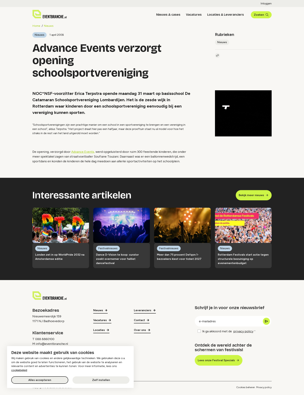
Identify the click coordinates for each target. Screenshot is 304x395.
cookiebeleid (19, 370)
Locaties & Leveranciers (225, 15)
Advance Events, (83, 152)
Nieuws (48, 25)
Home (36, 25)
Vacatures (194, 15)
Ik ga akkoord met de (227, 331)
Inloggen (266, 3)
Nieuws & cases (168, 15)
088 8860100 (44, 339)
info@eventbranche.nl (52, 344)
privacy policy (243, 331)
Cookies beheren (245, 387)
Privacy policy (264, 387)
